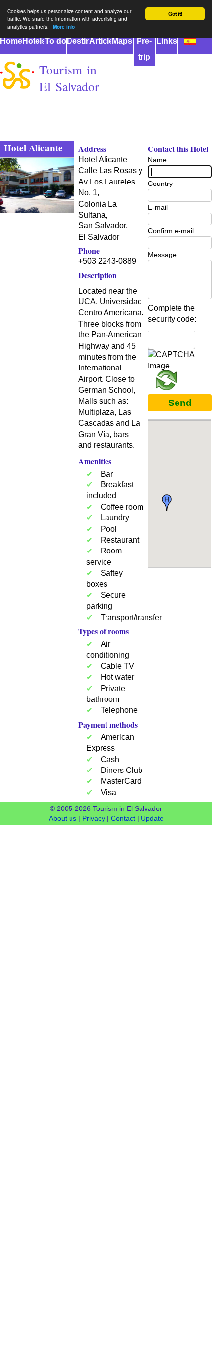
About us (62, 818)
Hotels (33, 41)
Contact (123, 818)
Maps (122, 41)
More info (64, 26)
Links (166, 41)
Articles (100, 41)
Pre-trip (144, 49)
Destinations (77, 41)
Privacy (93, 818)
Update (152, 818)
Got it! (175, 13)
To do (55, 41)
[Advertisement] (106, 201)
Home (11, 41)
